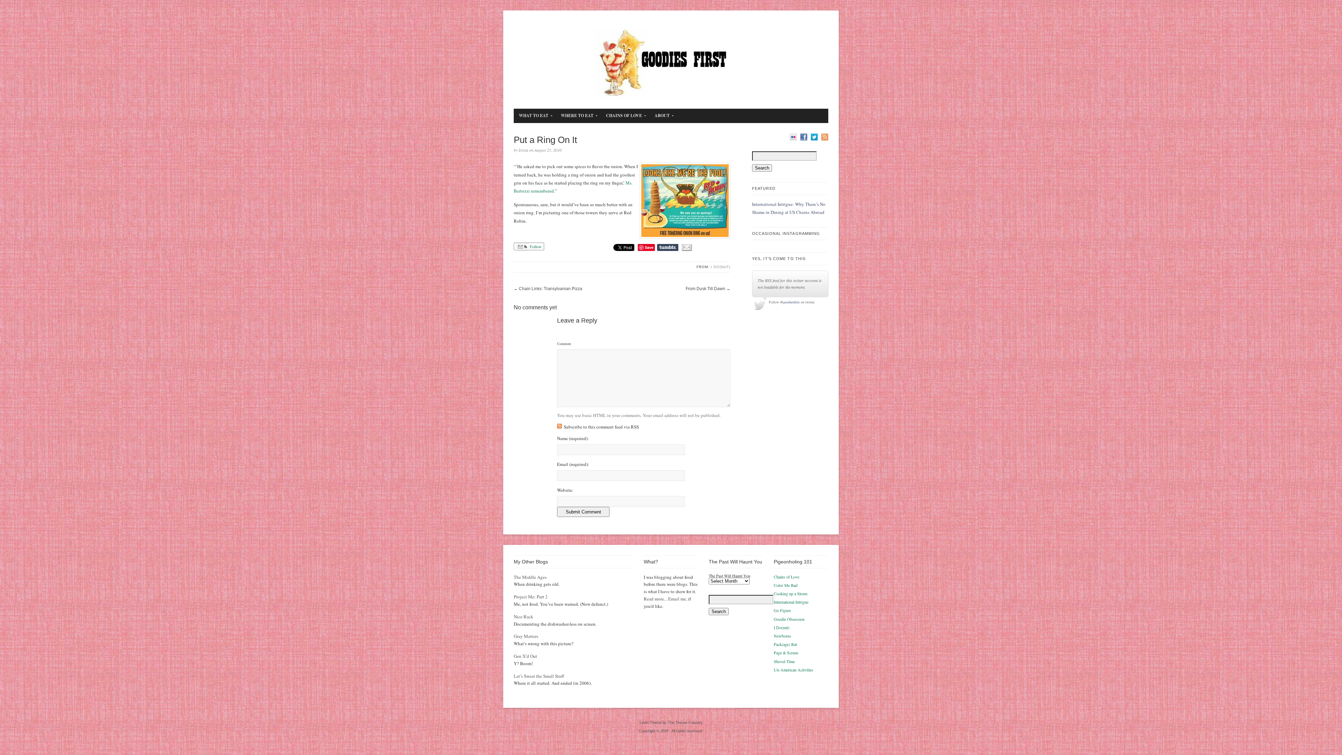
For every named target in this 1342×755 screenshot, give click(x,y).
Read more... (655, 599)
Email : (573, 464)
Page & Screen (786, 652)
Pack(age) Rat (785, 644)
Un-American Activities (793, 670)
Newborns (782, 636)
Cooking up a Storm (790, 593)
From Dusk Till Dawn (705, 288)
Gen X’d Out (525, 656)
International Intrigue (791, 602)
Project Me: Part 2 (531, 597)
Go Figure (782, 610)
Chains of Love (786, 577)
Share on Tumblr (667, 247)
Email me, (677, 599)
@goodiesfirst (790, 302)
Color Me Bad (786, 585)
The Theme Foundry (685, 722)
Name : (573, 438)
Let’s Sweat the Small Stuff (539, 676)
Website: (565, 490)
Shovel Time (784, 661)
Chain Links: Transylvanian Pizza (550, 288)
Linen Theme (651, 722)
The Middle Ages (530, 577)
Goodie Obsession (789, 619)
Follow (535, 246)
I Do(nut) (720, 267)
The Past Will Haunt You (729, 575)
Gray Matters (526, 636)
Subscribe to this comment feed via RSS (601, 427)
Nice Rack (523, 616)
